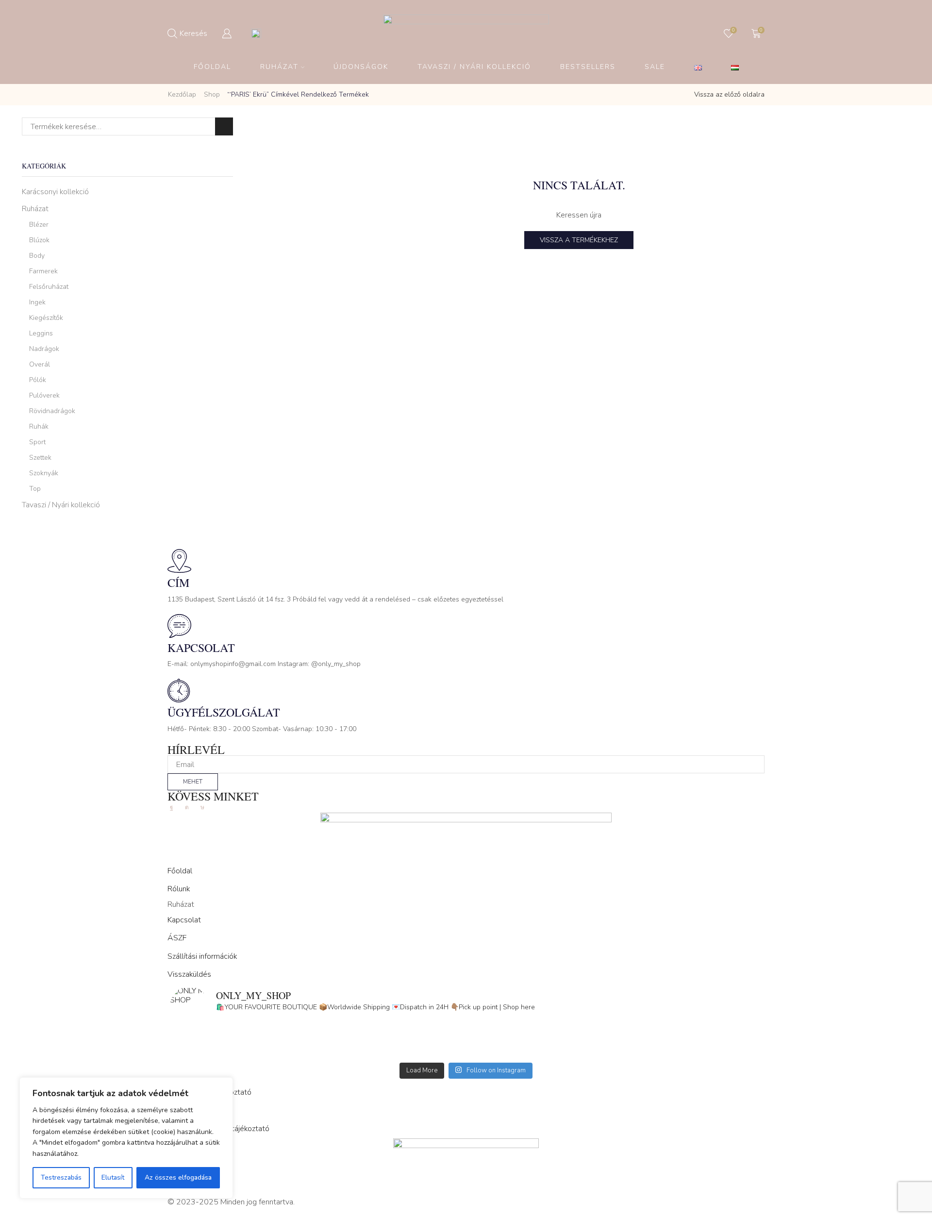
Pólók (37, 379)
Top (35, 488)
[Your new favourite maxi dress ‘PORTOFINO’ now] (318, 1051)
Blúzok (39, 240)
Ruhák (39, 426)
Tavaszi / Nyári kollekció (61, 505)
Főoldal (212, 66)
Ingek (37, 302)
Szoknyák (43, 473)
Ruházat (279, 66)
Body (37, 255)
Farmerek (43, 271)
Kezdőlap (182, 94)
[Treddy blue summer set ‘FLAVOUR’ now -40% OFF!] (614, 1051)
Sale (655, 66)
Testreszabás (61, 1177)
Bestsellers (588, 66)
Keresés (224, 126)
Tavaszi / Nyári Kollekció (474, 66)
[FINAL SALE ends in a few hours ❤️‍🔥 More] (614, 1039)
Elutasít (112, 1177)
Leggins (41, 333)
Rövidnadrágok (52, 411)
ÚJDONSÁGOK (360, 66)
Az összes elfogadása (178, 1177)
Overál (39, 364)
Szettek (40, 457)
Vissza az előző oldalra (729, 94)
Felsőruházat (48, 286)
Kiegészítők (46, 317)
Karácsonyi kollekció (55, 191)
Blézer (39, 224)
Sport (37, 442)
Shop (212, 94)
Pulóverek (44, 395)
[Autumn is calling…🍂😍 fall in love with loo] (318, 1039)
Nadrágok (44, 348)
